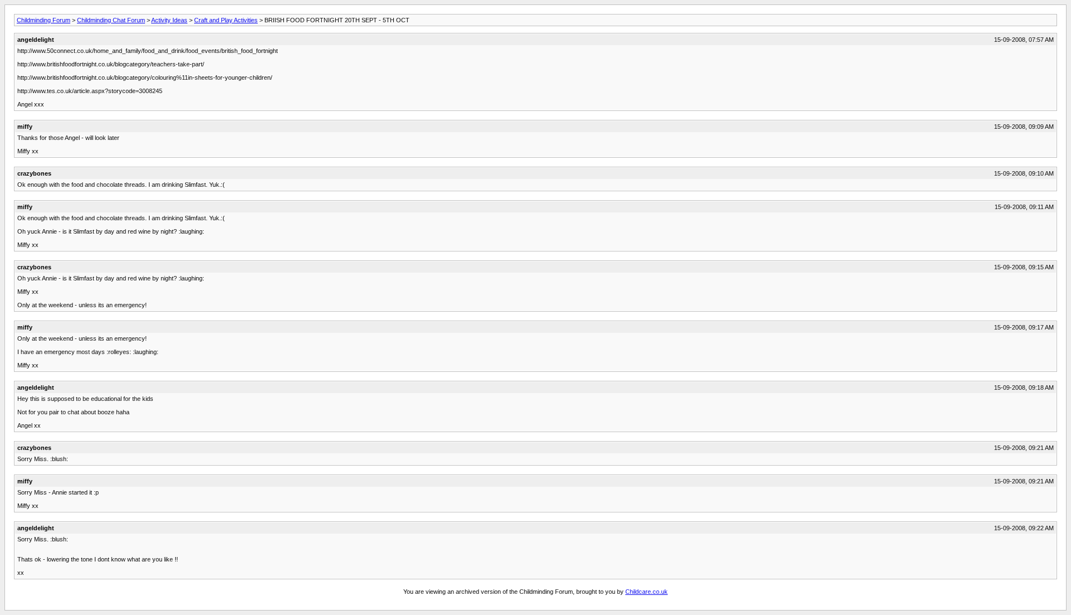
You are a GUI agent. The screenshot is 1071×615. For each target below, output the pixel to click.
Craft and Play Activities (226, 20)
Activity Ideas (169, 20)
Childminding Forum (43, 20)
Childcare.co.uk (646, 591)
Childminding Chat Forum (111, 20)
